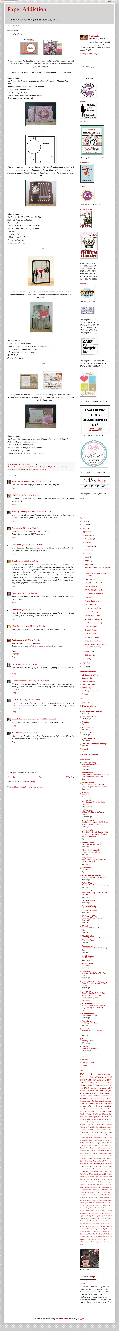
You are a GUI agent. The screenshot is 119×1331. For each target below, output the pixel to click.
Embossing (98, 1085)
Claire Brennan (88, 971)
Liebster (97, 1208)
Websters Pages (94, 1242)
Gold (81, 1161)
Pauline (15, 528)
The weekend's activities (94, 594)
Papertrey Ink (87, 678)
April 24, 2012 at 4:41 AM (28, 561)
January (88, 658)
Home (7, 25)
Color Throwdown (89, 717)
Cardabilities (84, 1137)
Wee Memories (91, 1150)
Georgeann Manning (20, 681)
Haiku (82, 1202)
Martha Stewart (85, 1210)
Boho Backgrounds (100, 1179)
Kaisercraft (108, 1140)
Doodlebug (83, 1195)
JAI (89, 1080)
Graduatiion (108, 1200)
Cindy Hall (16, 610)
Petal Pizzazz (107, 1143)
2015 (85, 521)
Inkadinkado (91, 1202)
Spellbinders (107, 1096)
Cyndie (15, 561)
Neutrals (96, 1213)
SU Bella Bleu (84, 1223)
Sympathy (108, 1122)
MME (18, 469)
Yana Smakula (87, 773)
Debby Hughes (87, 810)
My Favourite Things (90, 675)
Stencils (95, 1169)
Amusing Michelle (89, 906)
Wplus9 (85, 694)
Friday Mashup (86, 1200)
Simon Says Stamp (89, 684)
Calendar (83, 1184)
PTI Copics (96, 1216)
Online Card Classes (95, 1106)
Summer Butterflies (92, 601)
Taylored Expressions (103, 1101)
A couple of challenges (93, 619)
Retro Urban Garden (92, 637)
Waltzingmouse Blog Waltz (103, 1174)
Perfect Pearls (93, 1218)
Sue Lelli (15, 700)
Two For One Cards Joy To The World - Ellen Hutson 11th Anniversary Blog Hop (93, 995)
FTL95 (84, 1197)
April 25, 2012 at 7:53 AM (39, 681)
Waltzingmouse (105, 1074)
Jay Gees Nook (101, 1205)
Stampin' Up (86, 688)
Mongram (91, 1213)
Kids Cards (89, 1163)
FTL (102, 1195)
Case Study (25, 467)
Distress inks (107, 1156)
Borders (109, 1179)
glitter (81, 1244)
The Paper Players (89, 706)
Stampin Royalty (38, 469)
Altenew (85, 1046)
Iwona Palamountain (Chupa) (24, 719)
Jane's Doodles (90, 1205)
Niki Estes (108, 1163)
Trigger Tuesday (86, 1124)
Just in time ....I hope (92, 615)
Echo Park (90, 1195)
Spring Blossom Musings (91, 875)
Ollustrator (63, 1319)
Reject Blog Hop (106, 1166)
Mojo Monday (87, 727)
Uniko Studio (94, 1132)
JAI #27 (82, 1205)
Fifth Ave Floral (86, 1158)
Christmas (84, 1077)
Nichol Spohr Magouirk (91, 850)
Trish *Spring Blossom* (21, 481)
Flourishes (94, 1109)
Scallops (109, 1226)
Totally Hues (93, 1236)
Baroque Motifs (103, 1176)
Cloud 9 (92, 1137)
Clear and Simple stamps (87, 1187)
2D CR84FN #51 (91, 634)
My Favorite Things (89, 916)
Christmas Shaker (88, 869)
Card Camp (89, 1135)
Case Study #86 (90, 605)
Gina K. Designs (88, 936)
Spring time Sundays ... (93, 641)
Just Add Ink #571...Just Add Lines (94, 877)
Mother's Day (107, 1119)
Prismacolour (84, 1132)
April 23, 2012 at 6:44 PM (42, 512)
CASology (86, 722)
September (89, 546)
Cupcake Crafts (86, 1189)
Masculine (11, 469)
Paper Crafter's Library (91, 981)
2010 (85, 667)
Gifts (93, 1200)
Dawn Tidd (16, 544)
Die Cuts (104, 1192)
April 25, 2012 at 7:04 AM (30, 640)
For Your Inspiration (103, 1111)
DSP (101, 1189)
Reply (14, 488)
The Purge (85, 794)
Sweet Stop (103, 1169)
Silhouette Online (88, 681)
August (88, 550)
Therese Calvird (88, 820)
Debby (14, 664)
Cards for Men (90, 1184)
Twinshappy (101, 1236)
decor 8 (85, 1066)
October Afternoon (86, 1166)
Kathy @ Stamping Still (21, 512)
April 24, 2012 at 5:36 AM (27, 593)
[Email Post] (35, 464)
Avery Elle (91, 1127)
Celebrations (99, 1184)
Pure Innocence (102, 1218)
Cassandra (95, 36)
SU (45, 469)
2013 (85, 528)
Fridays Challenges (92, 612)
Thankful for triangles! (90, 1048)
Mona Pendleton (18, 626)
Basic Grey (17, 467)
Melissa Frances (101, 1210)
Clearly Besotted (88, 901)
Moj (86, 1213)
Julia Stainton (87, 946)
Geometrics (89, 597)
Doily (110, 1192)
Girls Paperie (99, 1200)
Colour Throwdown (36, 467)
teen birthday (101, 1150)
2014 (85, 525)
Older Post (70, 777)
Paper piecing (84, 1218)
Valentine (96, 1098)
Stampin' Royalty (88, 733)
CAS (110, 1077)
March (88, 651)
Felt (92, 1197)
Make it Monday (101, 1103)
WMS (82, 1103)
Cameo (82, 1135)
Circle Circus (108, 1184)
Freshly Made (56, 467)
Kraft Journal (90, 1208)
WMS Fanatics (84, 1242)
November (89, 539)
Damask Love (107, 1189)
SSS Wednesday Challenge (92, 711)
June (87, 557)
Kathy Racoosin (88, 858)
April (87, 564)
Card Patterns (94, 1096)
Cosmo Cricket (100, 1130)
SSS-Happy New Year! (90, 1023)
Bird (85, 1156)
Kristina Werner (88, 783)
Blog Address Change (90, 1015)
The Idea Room (88, 1062)
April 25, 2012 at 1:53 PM (30, 700)
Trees (86, 1174)
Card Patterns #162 (92, 579)
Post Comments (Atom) (26, 781)
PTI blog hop (92, 1082)
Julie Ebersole (87, 964)
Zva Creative (108, 1242)
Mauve (93, 1210)
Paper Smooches (106, 1216)
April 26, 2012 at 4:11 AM (32, 733)
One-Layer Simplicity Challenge (94, 743)
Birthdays (102, 1077)
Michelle (15, 495)
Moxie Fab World (86, 1117)
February (89, 655)
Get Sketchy (107, 1158)
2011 (85, 663)
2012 (85, 532)
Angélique (16, 640)
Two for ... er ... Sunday (93, 623)
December (89, 535)
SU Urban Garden (98, 1226)
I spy (85, 1202)
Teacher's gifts (107, 1145)
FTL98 (88, 1197)
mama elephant (88, 842)
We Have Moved (87, 958)
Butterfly (90, 1111)
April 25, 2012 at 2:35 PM (46, 719)
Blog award (89, 1179)
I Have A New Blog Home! (91, 852)
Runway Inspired (87, 1090)
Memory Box (107, 1114)
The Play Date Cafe (99, 1234)
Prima (102, 1109)
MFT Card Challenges (90, 754)
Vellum (91, 1174)
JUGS (104, 1161)
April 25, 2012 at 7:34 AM (27, 664)
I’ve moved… (86, 965)
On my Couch (104, 1213)
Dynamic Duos (98, 1093)
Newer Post (12, 777)
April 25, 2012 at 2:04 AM (35, 626)
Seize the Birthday (86, 1169)
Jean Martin (17, 733)
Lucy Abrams (87, 868)
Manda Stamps (88, 1039)
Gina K (63, 467)
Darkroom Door (100, 1137)
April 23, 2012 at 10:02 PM (29, 528)
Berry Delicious (91, 630)
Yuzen (101, 1242)
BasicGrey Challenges (38, 646)
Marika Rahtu (87, 1003)
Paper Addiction (26, 9)
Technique (95, 1231)
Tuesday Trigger (91, 626)
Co (96, 1187)
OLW (110, 1088)
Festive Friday (86, 1114)
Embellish (83, 1109)
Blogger (81, 1319)
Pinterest (83, 1145)
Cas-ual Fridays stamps (103, 1127)
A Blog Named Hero (90, 738)
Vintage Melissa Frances (93, 1239)
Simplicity (86, 793)
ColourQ (94, 1077)
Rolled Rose (92, 1221)
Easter (86, 1140)
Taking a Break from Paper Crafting (95, 885)
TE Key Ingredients (85, 1231)
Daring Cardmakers (95, 1156)
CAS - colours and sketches (95, 1182)
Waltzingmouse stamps (90, 691)
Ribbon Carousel (92, 1145)
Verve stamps (85, 1093)
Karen (14, 593)
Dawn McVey (84, 1192)
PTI (82, 1074)
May (87, 561)
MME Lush (84, 1143)
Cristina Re (97, 1114)
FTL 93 (106, 1195)
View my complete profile (89, 53)
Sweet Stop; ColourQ (105, 1229)
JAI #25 (109, 1202)
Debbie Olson (87, 883)
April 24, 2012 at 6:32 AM (31, 610)
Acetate (82, 1176)
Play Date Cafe (99, 1080)
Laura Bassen (87, 1021)
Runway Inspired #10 (92, 586)
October (88, 542)
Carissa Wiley (87, 991)
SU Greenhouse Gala (95, 1223)
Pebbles (96, 1166)
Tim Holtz (86, 1236)
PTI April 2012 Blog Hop (94, 590)
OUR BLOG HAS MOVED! (92, 844)
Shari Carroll (87, 891)
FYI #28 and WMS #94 (93, 583)
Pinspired (83, 1122)
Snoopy (95, 1229)
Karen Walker (87, 800)
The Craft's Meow (103, 1231)
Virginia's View (107, 1239)
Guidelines (88, 1161)
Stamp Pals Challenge (93, 608)
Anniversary (103, 1153)
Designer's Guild (88, 1059)
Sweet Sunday (99, 1122)
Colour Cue (101, 1187)
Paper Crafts (95, 1143)
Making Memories (106, 1208)
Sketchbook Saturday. (86, 1229)
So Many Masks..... (89, 1041)
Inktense (97, 1202)
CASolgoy (109, 1182)
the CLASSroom (88, 956)
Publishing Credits (15, 25)
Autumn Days (93, 1176)
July (87, 553)
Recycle (86, 1221)
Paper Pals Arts (26, 469)
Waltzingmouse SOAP (103, 1148)
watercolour (100, 1124)
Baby (103, 1098)
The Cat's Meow (92, 1171)
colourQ (85, 749)
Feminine (103, 1197)
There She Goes (87, 1148)
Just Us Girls (99, 1140)
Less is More (89, 1103)
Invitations (103, 1202)
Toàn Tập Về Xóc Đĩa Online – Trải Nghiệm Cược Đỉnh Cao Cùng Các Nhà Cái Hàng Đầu (95, 834)
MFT (105, 1085)
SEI (100, 1145)
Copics (83, 1085)
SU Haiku (106, 1223)
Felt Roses (97, 1197)
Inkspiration (97, 1161)
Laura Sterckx (87, 830)
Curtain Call (95, 1189)
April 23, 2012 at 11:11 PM (31, 544)
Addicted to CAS (106, 1132)
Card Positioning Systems (103, 1135)
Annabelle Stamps (91, 1153)
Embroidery (97, 1195)
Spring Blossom (88, 1029)
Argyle (87, 1176)
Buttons (82, 1182)
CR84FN (47, 467)
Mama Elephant (98, 1163)
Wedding (83, 1150)
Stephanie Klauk (88, 1013)
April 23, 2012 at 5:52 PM (41, 481)
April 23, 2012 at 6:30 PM (29, 495)
